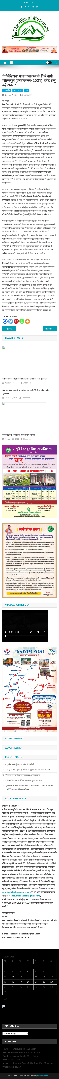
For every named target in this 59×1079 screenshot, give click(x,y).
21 (36, 982)
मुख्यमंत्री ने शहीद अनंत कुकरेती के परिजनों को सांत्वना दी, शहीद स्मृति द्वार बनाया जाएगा (11, 329)
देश (27, 90)
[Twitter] (10, 321)
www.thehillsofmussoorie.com (16, 892)
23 (51, 982)
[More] (27, 321)
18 (13, 982)
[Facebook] (5, 321)
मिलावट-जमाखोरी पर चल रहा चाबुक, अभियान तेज (22, 775)
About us (29, 3)
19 (20, 982)
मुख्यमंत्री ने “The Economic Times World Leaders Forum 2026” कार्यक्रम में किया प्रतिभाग (29, 788)
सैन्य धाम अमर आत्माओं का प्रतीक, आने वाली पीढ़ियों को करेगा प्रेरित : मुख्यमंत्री (26, 392)
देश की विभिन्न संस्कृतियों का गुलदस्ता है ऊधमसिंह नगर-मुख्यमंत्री (24, 379)
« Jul (4, 999)
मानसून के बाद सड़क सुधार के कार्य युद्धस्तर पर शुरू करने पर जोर (27, 770)
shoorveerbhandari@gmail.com (24, 896)
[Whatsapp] (21, 321)
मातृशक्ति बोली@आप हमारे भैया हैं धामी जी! (20, 764)
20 (28, 982)
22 (44, 982)
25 (13, 987)
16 (51, 976)
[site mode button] (49, 62)
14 (36, 976)
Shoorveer (27, 95)
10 (5, 976)
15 (44, 976)
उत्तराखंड (7, 90)
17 (5, 982)
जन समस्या (17, 90)
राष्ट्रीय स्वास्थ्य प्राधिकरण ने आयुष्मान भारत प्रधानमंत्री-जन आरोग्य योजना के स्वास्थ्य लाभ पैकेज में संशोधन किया (51, 329)
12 (20, 976)
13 (28, 976)
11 (13, 976)
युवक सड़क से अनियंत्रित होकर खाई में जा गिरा (18, 435)
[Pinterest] (16, 321)
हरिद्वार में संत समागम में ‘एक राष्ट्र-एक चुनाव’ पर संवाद (24, 780)
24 (5, 987)
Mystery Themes (44, 1076)
